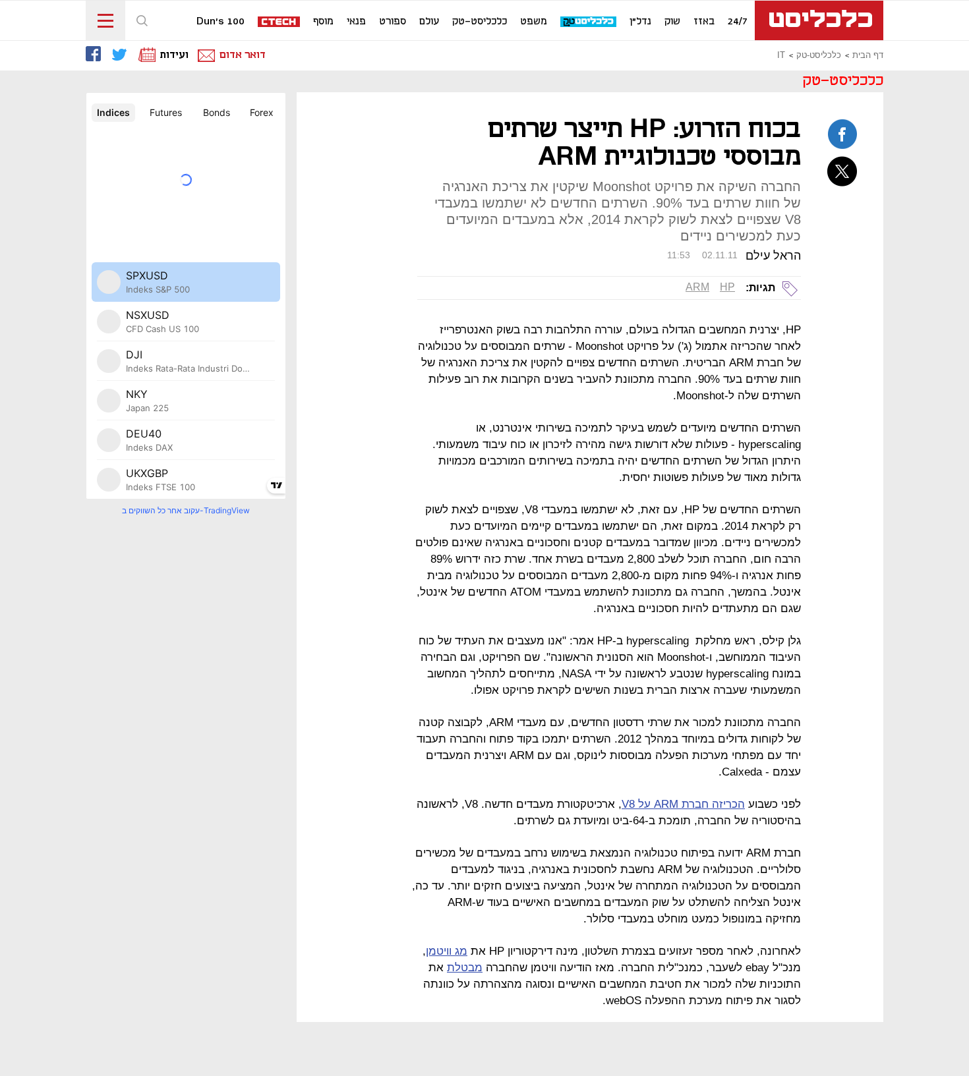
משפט (533, 22)
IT (781, 55)
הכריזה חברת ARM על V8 (683, 804)
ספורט (392, 22)
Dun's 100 (220, 22)
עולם (429, 22)
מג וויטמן (446, 951)
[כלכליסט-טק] (589, 22)
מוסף (323, 22)
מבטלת (465, 967)
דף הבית (867, 55)
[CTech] (279, 22)
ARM (697, 287)
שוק (672, 22)
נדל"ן (640, 22)
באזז (704, 22)
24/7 (738, 22)
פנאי (356, 22)
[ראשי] (819, 20)
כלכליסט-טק (479, 22)
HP (727, 287)
